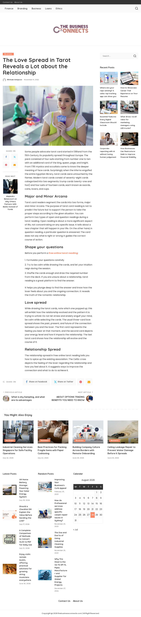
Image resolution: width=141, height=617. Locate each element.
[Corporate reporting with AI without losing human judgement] (109, 139)
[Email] (14, 165)
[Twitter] (14, 157)
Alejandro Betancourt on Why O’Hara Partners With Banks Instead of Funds (10, 202)
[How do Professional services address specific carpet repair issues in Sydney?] (45, 513)
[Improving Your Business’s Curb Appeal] (45, 487)
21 (92, 509)
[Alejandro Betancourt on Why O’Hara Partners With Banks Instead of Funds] (10, 186)
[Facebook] (6, 157)
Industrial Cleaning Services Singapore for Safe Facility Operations (17, 450)
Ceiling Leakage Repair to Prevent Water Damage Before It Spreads (121, 450)
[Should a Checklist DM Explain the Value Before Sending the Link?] (10, 515)
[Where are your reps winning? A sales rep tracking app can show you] (109, 78)
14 (92, 503)
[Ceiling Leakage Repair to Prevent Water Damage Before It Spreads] (123, 431)
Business (8, 54)
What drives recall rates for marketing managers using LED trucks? (128, 122)
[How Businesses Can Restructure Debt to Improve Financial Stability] (129, 139)
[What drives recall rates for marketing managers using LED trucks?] (129, 107)
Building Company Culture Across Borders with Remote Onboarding (86, 450)
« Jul (75, 529)
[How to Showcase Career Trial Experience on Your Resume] (129, 78)
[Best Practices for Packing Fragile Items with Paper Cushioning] (53, 431)
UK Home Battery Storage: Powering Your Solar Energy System (24, 488)
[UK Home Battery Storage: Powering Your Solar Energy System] (10, 490)
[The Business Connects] (70, 29)
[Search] (136, 8)
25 (80, 514)
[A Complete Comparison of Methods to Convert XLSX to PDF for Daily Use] (10, 539)
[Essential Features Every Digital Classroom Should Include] (109, 107)
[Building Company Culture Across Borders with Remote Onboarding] (88, 431)
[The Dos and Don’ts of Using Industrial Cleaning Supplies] (45, 543)
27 (88, 514)
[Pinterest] (6, 165)
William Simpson (14, 80)
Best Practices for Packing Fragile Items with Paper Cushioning (52, 450)
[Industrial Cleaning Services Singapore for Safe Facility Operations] (18, 431)
